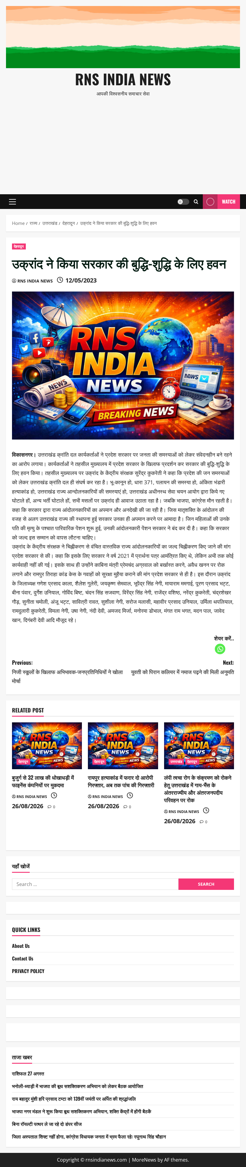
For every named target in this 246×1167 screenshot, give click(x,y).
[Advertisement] (123, 143)
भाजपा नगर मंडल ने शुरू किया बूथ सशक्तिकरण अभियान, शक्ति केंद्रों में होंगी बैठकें (81, 1111)
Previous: (67, 671)
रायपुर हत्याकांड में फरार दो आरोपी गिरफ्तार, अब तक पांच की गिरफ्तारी (121, 781)
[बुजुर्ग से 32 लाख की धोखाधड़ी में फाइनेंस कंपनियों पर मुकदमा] (47, 745)
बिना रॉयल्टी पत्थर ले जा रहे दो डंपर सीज (47, 1123)
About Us (21, 945)
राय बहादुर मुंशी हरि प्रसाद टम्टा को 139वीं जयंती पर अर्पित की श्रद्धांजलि (74, 1098)
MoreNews (144, 1159)
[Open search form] (196, 201)
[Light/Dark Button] (183, 201)
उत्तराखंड (176, 761)
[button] (12, 201)
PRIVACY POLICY (28, 971)
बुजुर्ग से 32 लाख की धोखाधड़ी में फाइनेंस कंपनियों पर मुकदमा (43, 781)
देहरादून (19, 246)
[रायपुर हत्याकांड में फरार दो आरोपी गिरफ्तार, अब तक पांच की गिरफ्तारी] (123, 745)
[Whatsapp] (220, 649)
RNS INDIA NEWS (123, 78)
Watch (229, 201)
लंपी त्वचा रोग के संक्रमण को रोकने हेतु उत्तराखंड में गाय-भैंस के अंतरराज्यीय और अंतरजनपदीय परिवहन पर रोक (197, 788)
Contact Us (22, 958)
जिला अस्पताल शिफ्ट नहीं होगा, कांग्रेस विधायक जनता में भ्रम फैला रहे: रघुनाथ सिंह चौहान (89, 1136)
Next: (182, 667)
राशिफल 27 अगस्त (28, 1073)
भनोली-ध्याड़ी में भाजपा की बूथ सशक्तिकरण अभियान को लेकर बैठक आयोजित (77, 1086)
